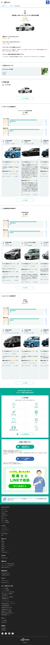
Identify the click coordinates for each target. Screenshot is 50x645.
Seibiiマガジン (4, 580)
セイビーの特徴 (4, 511)
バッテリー (3, 531)
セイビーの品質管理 (5, 522)
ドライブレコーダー (5, 529)
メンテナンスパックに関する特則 (7, 591)
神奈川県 (3, 546)
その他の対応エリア (5, 552)
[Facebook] (9, 634)
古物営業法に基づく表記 (6, 609)
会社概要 (3, 628)
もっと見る (4, 73)
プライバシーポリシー (5, 600)
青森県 (7, 142)
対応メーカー (4, 518)
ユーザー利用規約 (4, 588)
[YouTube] (13, 634)
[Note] (2, 634)
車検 (2, 535)
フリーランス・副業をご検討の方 (7, 563)
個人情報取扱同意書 (5, 605)
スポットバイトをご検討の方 (7, 565)
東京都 (26, 142)
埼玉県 (2, 544)
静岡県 (46, 142)
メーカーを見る (25, 98)
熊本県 (7, 331)
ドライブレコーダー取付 (10, 143)
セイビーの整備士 (4, 520)
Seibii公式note (4, 582)
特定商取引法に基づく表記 (6, 607)
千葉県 (2, 543)
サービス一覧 (4, 528)
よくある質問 (4, 620)
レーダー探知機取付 (28, 245)
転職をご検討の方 (4, 567)
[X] (6, 634)
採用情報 (3, 630)
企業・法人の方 (4, 557)
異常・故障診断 (4, 533)
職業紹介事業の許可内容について (7, 613)
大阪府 (2, 550)
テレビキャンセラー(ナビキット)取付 (12, 332)
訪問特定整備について (5, 614)
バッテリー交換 (9, 245)
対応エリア (3, 516)
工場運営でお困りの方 (5, 574)
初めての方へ (4, 509)
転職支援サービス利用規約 (6, 611)
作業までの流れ (4, 515)
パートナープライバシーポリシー (7, 602)
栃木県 (7, 243)
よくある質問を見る (25, 434)
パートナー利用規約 (5, 590)
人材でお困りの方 (4, 573)
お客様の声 (3, 513)
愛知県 (2, 548)
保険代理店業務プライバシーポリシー (8, 603)
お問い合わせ (4, 622)
